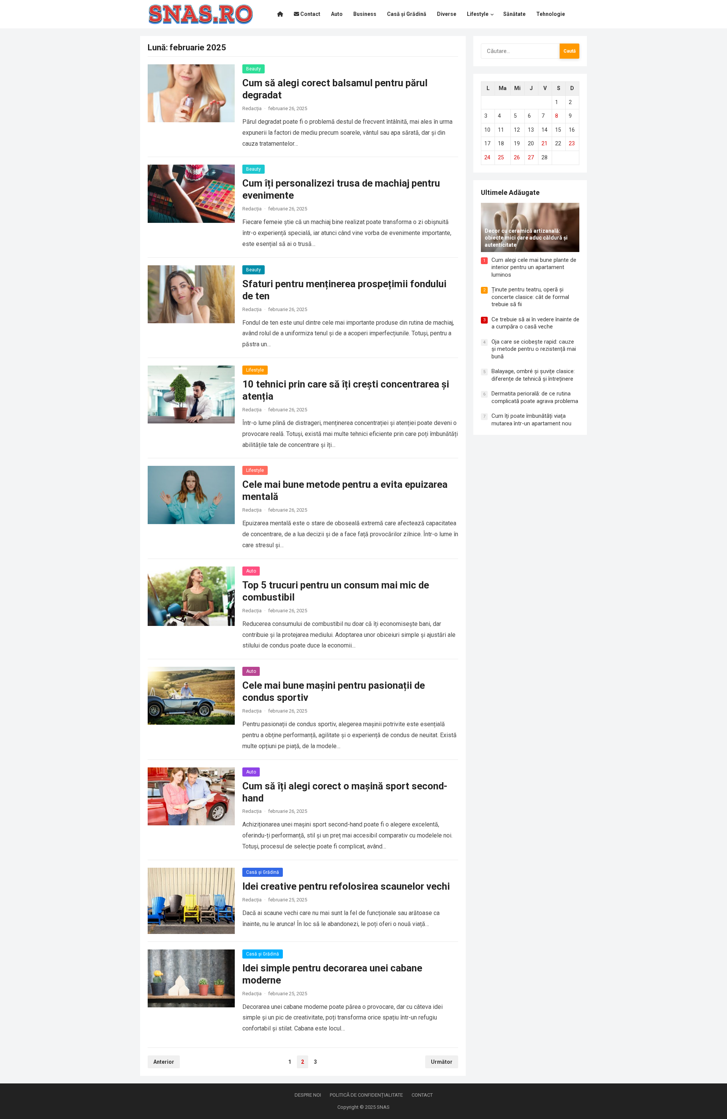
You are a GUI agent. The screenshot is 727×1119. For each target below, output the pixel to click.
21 (544, 143)
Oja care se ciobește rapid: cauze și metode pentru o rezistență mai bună (533, 349)
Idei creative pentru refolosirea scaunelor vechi (346, 886)
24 (487, 157)
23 (572, 143)
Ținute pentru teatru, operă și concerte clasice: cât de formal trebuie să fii (530, 297)
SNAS (383, 1107)
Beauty (253, 69)
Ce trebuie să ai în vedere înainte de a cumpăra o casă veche (535, 323)
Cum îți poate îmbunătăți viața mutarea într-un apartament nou (531, 419)
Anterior (163, 1062)
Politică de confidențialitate (366, 1095)
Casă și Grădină (262, 872)
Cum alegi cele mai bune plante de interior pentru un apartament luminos (533, 267)
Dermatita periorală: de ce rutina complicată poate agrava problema (534, 397)
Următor (441, 1062)
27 (531, 157)
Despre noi (308, 1095)
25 (501, 157)
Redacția (252, 108)
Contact (422, 1095)
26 (517, 157)
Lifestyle (255, 370)
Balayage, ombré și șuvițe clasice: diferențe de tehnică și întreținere (533, 375)
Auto (251, 571)
